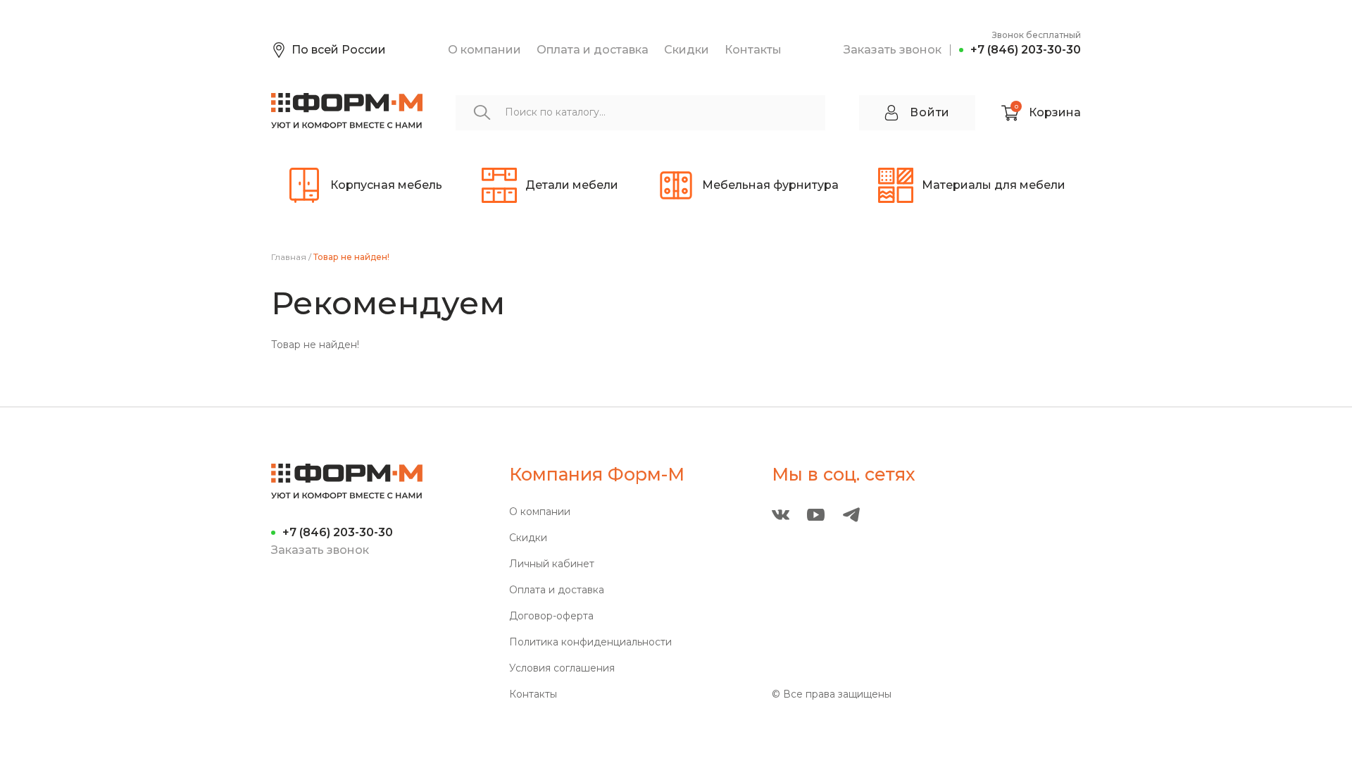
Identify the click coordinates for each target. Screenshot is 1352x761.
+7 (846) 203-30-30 (1025, 49)
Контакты (753, 49)
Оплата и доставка (593, 49)
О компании (484, 49)
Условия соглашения (562, 668)
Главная (288, 257)
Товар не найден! (351, 257)
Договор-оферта (551, 616)
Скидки (686, 49)
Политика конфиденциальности (590, 642)
